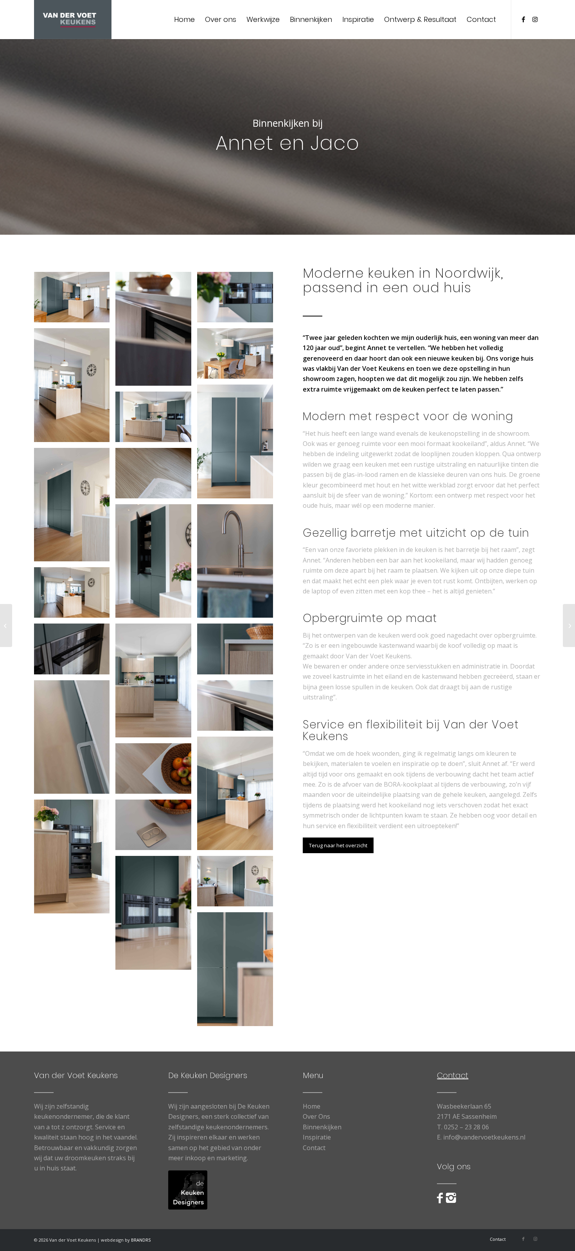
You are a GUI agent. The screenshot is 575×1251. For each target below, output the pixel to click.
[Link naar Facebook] (523, 19)
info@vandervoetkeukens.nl (484, 1137)
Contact (314, 1147)
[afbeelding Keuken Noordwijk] (75, 300)
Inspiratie (317, 1137)
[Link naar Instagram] (535, 19)
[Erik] (569, 625)
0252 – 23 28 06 (466, 1127)
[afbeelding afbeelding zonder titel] (238, 972)
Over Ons (316, 1116)
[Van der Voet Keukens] (73, 19)
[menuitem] (184, 19)
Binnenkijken (322, 1127)
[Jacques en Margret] (6, 625)
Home (311, 1106)
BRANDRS (141, 1240)
